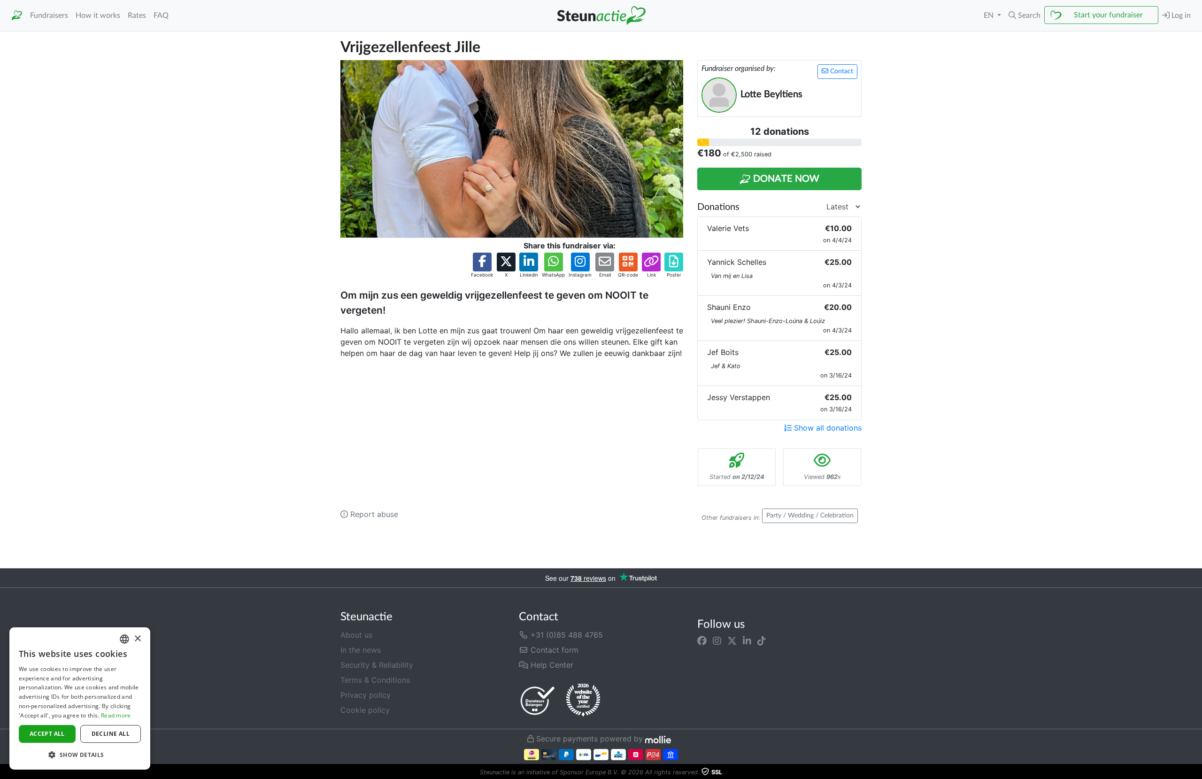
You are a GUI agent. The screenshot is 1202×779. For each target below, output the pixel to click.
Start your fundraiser (1108, 15)
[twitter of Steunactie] (732, 640)
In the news (360, 650)
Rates (137, 15)
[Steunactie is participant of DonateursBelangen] (537, 700)
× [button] (137, 638)
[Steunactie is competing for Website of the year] (583, 700)
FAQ (161, 15)
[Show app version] (1195, 772)
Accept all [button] (47, 734)
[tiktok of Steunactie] (761, 640)
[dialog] (79, 698)
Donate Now (785, 179)
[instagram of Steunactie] (717, 640)
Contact (840, 71)
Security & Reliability (376, 665)
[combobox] (124, 639)
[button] (1024, 15)
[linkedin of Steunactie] (747, 640)
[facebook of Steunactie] (702, 640)
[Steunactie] (17, 15)
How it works (98, 15)
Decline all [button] (111, 734)
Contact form (553, 650)
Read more (116, 715)
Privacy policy (365, 695)
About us (356, 635)
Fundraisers (49, 15)
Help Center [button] (550, 665)
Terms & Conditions (375, 680)
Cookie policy (365, 710)
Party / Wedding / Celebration (810, 515)
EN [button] (989, 15)
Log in (1180, 15)
